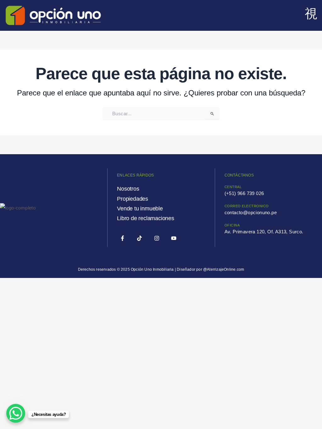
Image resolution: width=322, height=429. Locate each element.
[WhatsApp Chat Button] (15, 413)
